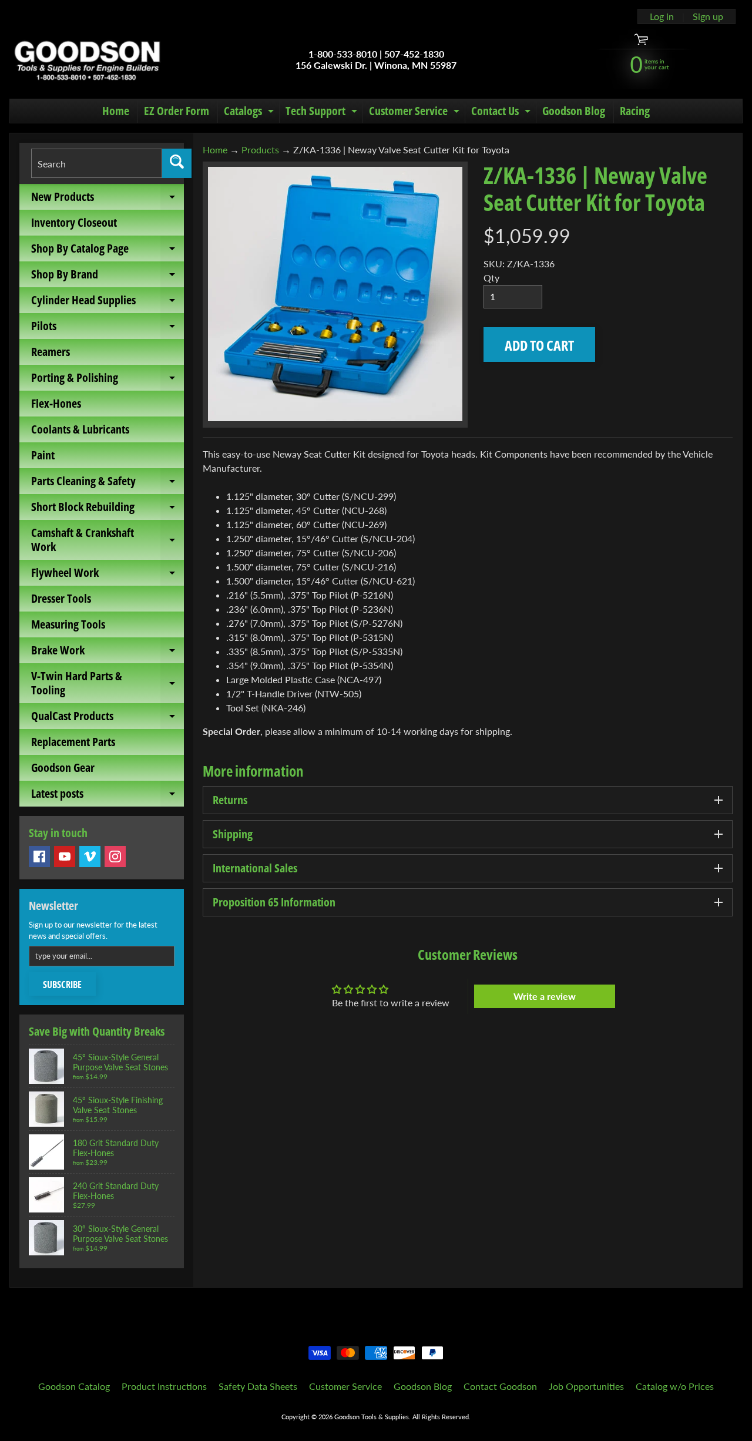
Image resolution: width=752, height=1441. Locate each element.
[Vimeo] (89, 856)
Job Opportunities (586, 1386)
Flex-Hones (56, 403)
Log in (662, 16)
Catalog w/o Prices (675, 1386)
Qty (491, 277)
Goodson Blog (573, 111)
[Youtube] (64, 856)
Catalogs (250, 113)
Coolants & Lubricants (80, 429)
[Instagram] (115, 856)
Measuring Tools (68, 624)
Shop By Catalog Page (107, 250)
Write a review (544, 996)
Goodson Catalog (74, 1386)
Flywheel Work (107, 575)
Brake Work (107, 652)
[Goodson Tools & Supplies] (87, 59)
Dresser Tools (61, 598)
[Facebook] (39, 856)
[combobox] (96, 163)
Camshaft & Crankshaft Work (107, 540)
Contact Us (502, 113)
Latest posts (107, 796)
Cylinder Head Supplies (107, 302)
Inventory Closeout (74, 222)
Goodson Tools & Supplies (371, 1416)
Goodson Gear (63, 767)
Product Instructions (164, 1386)
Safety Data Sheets (258, 1386)
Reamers (50, 352)
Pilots (107, 328)
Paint (43, 455)
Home (115, 111)
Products (260, 149)
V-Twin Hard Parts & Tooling (107, 684)
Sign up (708, 16)
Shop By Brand (107, 276)
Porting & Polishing (107, 380)
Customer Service (415, 113)
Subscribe (62, 984)
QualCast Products (107, 718)
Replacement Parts (73, 742)
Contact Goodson (500, 1386)
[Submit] (177, 163)
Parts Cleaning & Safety (107, 483)
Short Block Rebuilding (107, 509)
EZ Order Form (176, 111)
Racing (635, 111)
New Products (107, 199)
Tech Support (323, 113)
